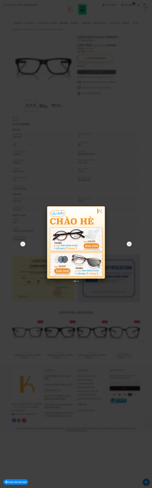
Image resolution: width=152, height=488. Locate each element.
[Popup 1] (74, 281)
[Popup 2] (78, 281)
